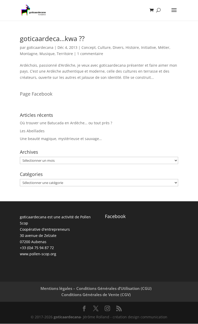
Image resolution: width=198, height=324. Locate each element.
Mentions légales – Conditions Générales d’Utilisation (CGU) (96, 288)
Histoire (132, 47)
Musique (47, 53)
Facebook (115, 216)
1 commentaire (90, 53)
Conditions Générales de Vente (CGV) (96, 294)
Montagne (28, 53)
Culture (104, 47)
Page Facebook (36, 94)
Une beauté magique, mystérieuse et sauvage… (61, 138)
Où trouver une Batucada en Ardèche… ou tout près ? (66, 122)
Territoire (65, 53)
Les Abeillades (32, 130)
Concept (88, 47)
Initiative (148, 47)
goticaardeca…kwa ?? (52, 38)
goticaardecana (40, 47)
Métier (163, 47)
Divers (118, 47)
